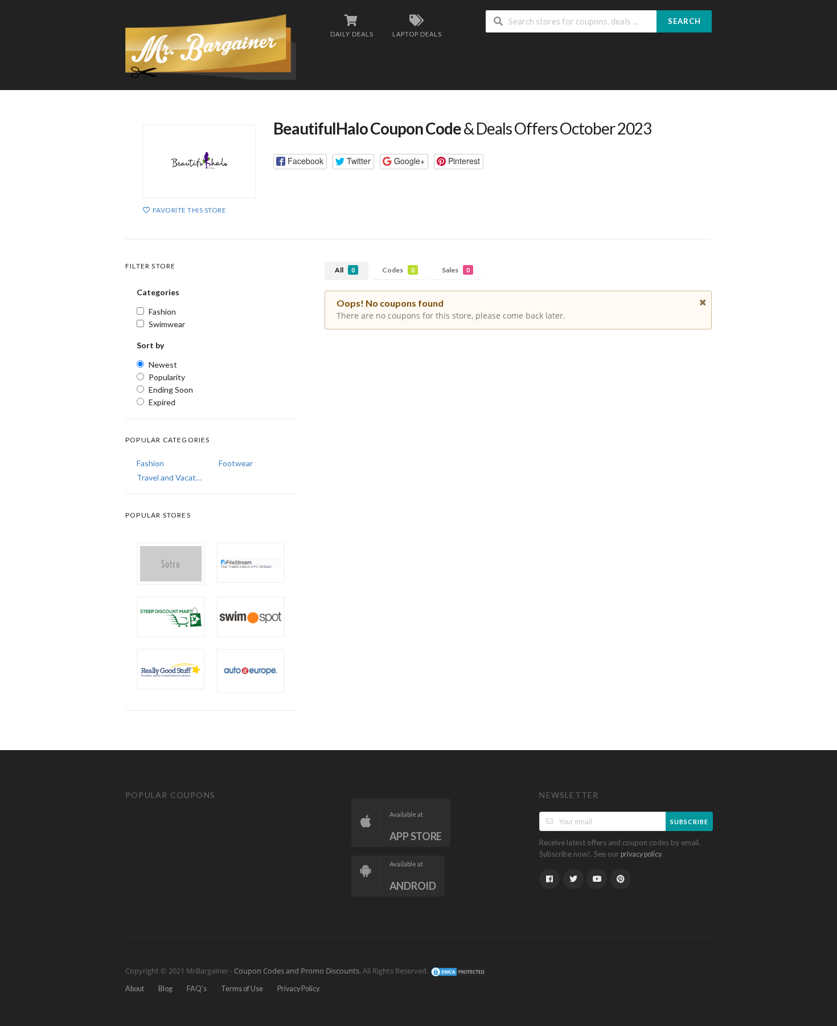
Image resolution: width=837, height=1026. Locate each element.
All (345, 270)
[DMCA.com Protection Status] (458, 971)
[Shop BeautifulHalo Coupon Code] (199, 161)
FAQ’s (197, 988)
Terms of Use (242, 988)
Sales (456, 270)
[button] (300, 161)
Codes (398, 270)
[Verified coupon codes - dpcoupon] (210, 46)
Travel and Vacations (170, 477)
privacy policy (641, 854)
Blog (165, 988)
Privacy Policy (298, 988)
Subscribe (689, 821)
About (134, 988)
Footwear (236, 463)
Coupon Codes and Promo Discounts (296, 971)
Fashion (150, 463)
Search (684, 21)
